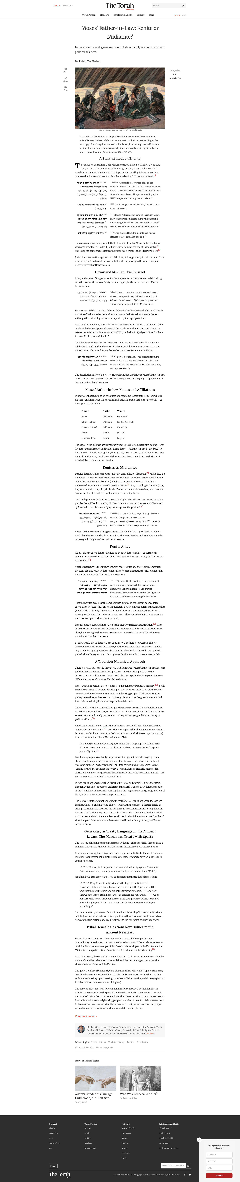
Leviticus (87, 1138)
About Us (52, 1128)
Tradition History (116, 1042)
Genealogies (142, 1042)
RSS (50, 1148)
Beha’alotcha (175, 78)
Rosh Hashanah (128, 1128)
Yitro (175, 74)
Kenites (130, 1042)
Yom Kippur (126, 1133)
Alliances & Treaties (84, 1047)
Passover (125, 1143)
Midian (102, 1042)
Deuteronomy (90, 1148)
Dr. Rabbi (123, 1098)
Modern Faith (164, 1133)
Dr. (76, 1102)
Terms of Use (54, 1143)
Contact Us (53, 1133)
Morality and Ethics (166, 1138)
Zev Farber (132, 1098)
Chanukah (126, 1153)
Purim (124, 1158)
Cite (65, 90)
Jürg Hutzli (82, 1102)
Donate (53, 1166)
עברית (51, 1138)
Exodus (87, 1133)
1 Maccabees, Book (104, 1047)
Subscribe (219, 1175)
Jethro (94, 1042)
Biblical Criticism (165, 1128)
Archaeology (164, 1143)
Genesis (87, 1128)
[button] (88, 15)
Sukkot (125, 1138)
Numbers (88, 1143)
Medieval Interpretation (168, 1148)
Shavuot (125, 1148)
